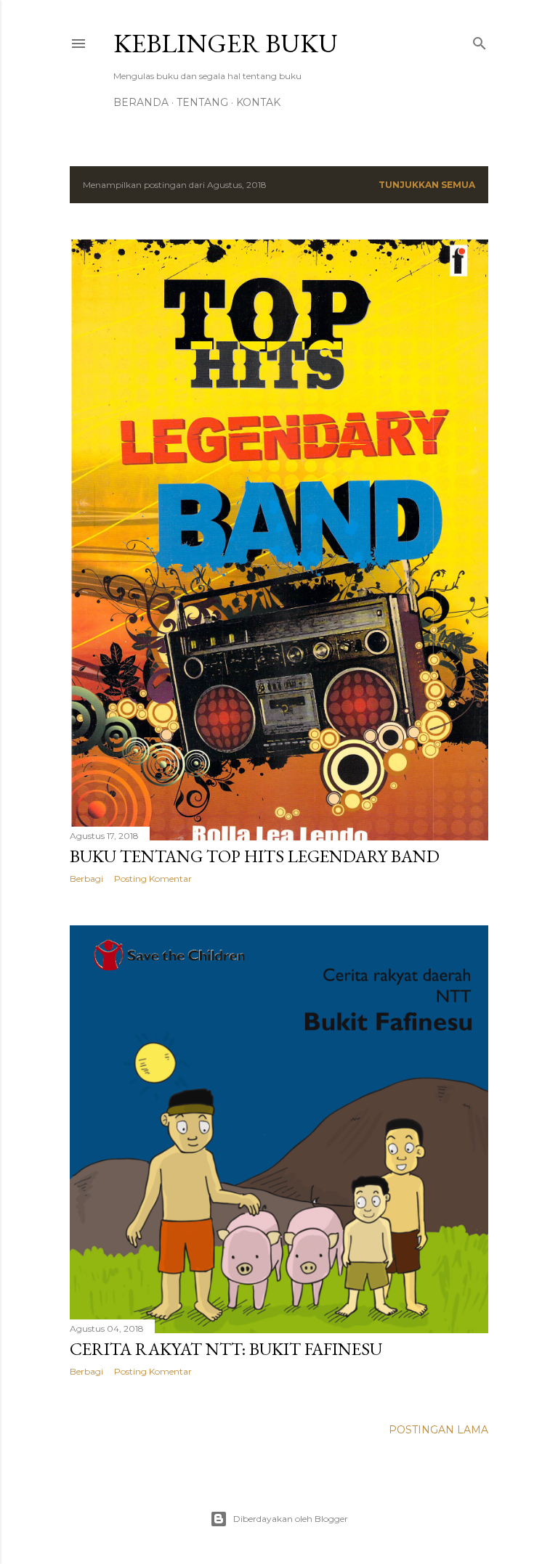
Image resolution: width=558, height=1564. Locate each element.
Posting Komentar (153, 878)
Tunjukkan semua (427, 184)
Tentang (202, 102)
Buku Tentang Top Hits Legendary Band (255, 856)
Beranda (141, 102)
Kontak (258, 102)
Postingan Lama (438, 1429)
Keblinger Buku (225, 43)
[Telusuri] (479, 40)
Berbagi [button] (86, 878)
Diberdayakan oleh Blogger (290, 1518)
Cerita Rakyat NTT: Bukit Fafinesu (226, 1349)
